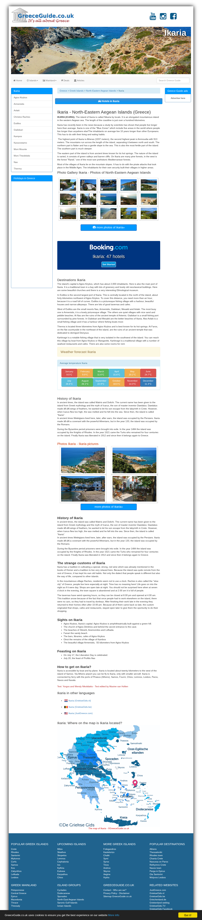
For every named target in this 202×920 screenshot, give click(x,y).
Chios (60, 877)
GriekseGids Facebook (161, 909)
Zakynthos (16, 871)
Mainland (50, 80)
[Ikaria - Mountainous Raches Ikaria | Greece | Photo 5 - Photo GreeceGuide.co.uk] (88, 213)
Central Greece (18, 893)
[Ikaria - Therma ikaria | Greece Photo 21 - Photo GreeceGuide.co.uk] (109, 185)
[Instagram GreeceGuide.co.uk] (163, 18)
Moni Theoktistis (22, 155)
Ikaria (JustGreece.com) (80, 713)
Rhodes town (156, 855)
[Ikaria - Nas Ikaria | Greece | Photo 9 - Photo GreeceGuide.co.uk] (68, 199)
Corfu (14, 861)
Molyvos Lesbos (158, 877)
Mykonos (15, 858)
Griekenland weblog (159, 902)
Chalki (106, 855)
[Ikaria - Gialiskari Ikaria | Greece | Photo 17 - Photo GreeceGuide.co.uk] (68, 185)
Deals (66, 80)
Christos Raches (22, 117)
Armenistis (19, 104)
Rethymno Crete (158, 865)
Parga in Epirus (157, 871)
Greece (63, 90)
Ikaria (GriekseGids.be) (80, 707)
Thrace (14, 902)
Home (18, 80)
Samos (14, 865)
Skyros (106, 871)
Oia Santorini (156, 874)
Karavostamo (20, 142)
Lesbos (14, 877)
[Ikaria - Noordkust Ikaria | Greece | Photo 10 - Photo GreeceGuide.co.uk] (129, 199)
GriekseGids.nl (157, 893)
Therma (18, 168)
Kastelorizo (108, 852)
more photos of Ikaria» (110, 227)
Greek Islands (76, 90)
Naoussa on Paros (159, 861)
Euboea (61, 871)
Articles (80, 80)
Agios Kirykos (20, 97)
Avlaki (17, 110)
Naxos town (155, 868)
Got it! (187, 915)
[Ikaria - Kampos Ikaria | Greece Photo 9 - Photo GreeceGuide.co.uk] (149, 185)
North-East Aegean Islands (70, 899)
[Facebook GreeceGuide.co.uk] (173, 18)
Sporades (62, 896)
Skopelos (61, 855)
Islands (32, 80)
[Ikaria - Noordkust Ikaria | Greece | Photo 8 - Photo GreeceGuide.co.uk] (68, 213)
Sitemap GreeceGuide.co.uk (117, 896)
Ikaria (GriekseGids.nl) (79, 700)
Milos (59, 849)
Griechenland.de (158, 899)
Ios (58, 865)
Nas (16, 162)
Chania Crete (156, 858)
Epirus (14, 896)
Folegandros (109, 849)
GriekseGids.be (157, 896)
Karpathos (62, 874)
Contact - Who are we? (114, 890)
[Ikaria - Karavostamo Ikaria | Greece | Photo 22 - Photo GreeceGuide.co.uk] (129, 185)
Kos (13, 868)
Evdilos (17, 123)
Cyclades (61, 890)
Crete (14, 849)
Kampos (18, 136)
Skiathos (61, 852)
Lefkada (15, 874)
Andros (106, 868)
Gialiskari (18, 130)
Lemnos (61, 858)
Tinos (106, 865)
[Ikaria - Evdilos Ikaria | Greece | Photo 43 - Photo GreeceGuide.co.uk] (88, 199)
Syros (106, 861)
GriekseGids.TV (157, 906)
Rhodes (15, 852)
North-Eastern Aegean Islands (101, 90)
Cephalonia (63, 861)
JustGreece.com (158, 890)
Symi (105, 858)
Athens (153, 849)
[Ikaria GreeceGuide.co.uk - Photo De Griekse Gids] (83, 460)
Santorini (15, 855)
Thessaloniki (156, 852)
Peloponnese (17, 890)
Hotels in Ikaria (110, 101)
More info (113, 915)
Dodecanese (63, 893)
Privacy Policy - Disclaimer (116, 893)
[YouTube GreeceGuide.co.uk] (153, 18)
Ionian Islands (64, 906)
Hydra (106, 877)
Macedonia (16, 899)
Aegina (106, 874)
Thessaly (15, 906)
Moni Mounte (20, 149)
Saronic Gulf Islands (67, 902)
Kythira (60, 868)
